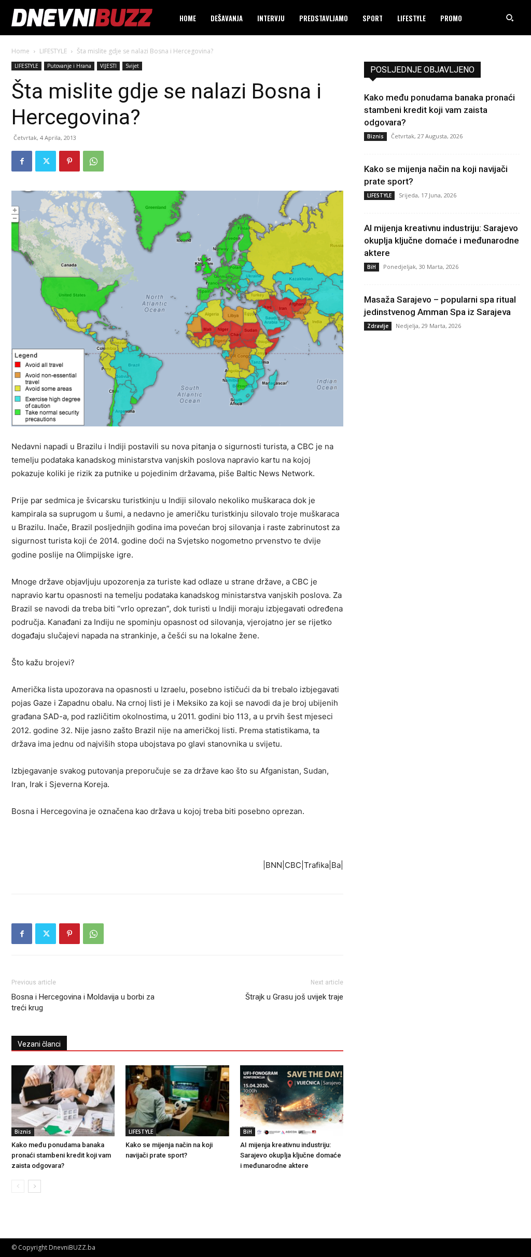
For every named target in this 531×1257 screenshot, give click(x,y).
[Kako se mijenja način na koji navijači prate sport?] (177, 1100)
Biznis (23, 1131)
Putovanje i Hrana (69, 65)
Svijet (132, 65)
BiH (247, 1131)
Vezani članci (39, 1044)
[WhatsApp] (93, 161)
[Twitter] (45, 161)
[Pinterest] (69, 161)
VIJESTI (108, 65)
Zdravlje (377, 326)
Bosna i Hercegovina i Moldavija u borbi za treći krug (83, 1002)
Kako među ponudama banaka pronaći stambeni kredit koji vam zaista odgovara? (61, 1155)
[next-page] (34, 1186)
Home (20, 51)
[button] (510, 17)
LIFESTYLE (53, 51)
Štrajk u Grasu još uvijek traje (294, 997)
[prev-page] (17, 1186)
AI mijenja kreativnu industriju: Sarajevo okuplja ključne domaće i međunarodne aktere (290, 1155)
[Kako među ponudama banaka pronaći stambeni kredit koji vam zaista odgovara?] (63, 1100)
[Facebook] (21, 161)
